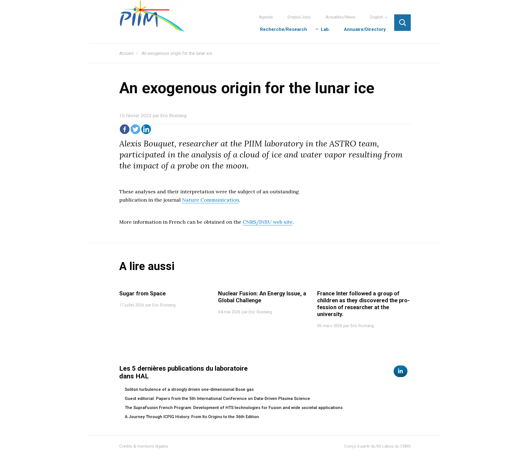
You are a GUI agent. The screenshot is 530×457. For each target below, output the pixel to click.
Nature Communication (210, 200)
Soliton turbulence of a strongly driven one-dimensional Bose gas (189, 389)
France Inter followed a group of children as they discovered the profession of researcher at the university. (363, 303)
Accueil (126, 53)
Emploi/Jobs (299, 17)
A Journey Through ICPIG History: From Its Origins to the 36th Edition (192, 416)
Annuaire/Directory (365, 29)
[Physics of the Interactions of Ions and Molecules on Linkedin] (400, 371)
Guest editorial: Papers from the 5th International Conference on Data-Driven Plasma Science (217, 398)
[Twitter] (135, 129)
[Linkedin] (146, 129)
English (376, 17)
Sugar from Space (142, 293)
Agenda (266, 17)
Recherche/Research (283, 29)
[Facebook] (124, 129)
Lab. (325, 29)
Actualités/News (340, 17)
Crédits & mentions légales (143, 446)
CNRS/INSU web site (268, 222)
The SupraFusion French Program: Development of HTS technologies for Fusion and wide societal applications (234, 407)
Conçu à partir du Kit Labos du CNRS (377, 446)
